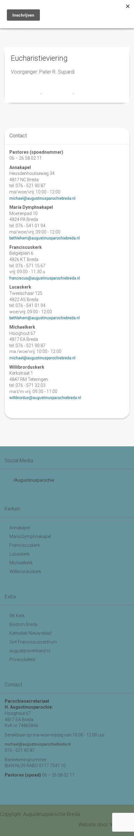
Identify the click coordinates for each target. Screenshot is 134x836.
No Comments (87, 93)
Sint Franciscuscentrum (33, 641)
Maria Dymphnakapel (30, 536)
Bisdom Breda (23, 624)
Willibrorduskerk (25, 571)
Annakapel (19, 527)
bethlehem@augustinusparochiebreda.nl (44, 238)
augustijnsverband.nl (29, 650)
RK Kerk (17, 615)
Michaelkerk (21, 562)
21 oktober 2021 (58, 93)
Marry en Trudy (26, 93)
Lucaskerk (19, 553)
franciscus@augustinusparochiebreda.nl (44, 278)
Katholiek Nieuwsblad (30, 633)
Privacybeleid (22, 659)
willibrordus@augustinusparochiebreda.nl (45, 398)
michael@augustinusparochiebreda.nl (42, 198)
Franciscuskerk (24, 545)
